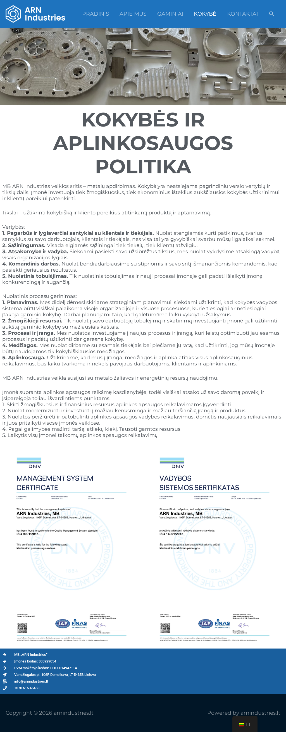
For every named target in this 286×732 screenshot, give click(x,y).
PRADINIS (95, 14)
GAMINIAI (170, 14)
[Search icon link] (271, 14)
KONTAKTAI (242, 14)
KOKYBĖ (205, 14)
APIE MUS (133, 14)
